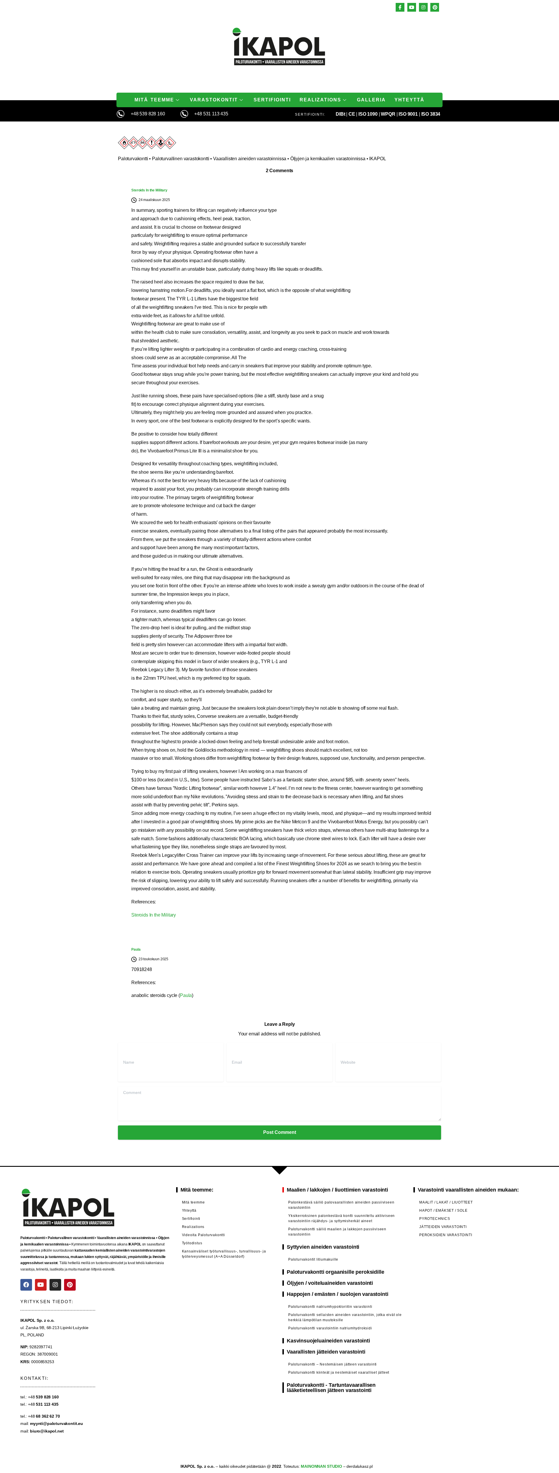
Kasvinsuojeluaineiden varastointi (328, 1341)
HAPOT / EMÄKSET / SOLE (443, 1210)
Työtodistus (192, 1243)
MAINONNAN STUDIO (321, 1466)
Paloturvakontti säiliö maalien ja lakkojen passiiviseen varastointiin (337, 1231)
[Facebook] (26, 1285)
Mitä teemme (154, 99)
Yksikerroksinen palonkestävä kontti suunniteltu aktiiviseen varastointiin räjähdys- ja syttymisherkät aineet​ (341, 1218)
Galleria (371, 99)
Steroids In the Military (149, 190)
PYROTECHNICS (434, 1219)
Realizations (320, 99)
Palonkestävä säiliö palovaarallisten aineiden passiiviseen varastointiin (341, 1205)
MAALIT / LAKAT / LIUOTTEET (446, 1202)
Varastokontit (214, 99)
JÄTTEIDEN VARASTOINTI (443, 1227)
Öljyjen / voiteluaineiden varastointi (330, 1283)
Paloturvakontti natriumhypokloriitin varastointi (330, 1307)
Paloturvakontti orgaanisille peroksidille (335, 1272)
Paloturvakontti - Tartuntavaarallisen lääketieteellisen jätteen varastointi (331, 1387)
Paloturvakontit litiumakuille (313, 1259)
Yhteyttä (409, 99)
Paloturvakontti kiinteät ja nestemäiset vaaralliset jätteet (338, 1372)
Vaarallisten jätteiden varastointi (326, 1352)
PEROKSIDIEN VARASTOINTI (445, 1235)
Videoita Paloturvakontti (203, 1235)
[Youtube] (41, 1285)
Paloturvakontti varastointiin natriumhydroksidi (330, 1328)
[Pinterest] (70, 1285)
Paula (135, 949)
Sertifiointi (272, 99)
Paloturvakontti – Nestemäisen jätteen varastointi (332, 1364)
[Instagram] (55, 1285)
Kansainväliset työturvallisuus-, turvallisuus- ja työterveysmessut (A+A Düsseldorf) (224, 1254)
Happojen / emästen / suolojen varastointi (337, 1294)
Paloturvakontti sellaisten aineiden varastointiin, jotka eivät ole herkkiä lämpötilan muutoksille (345, 1317)
